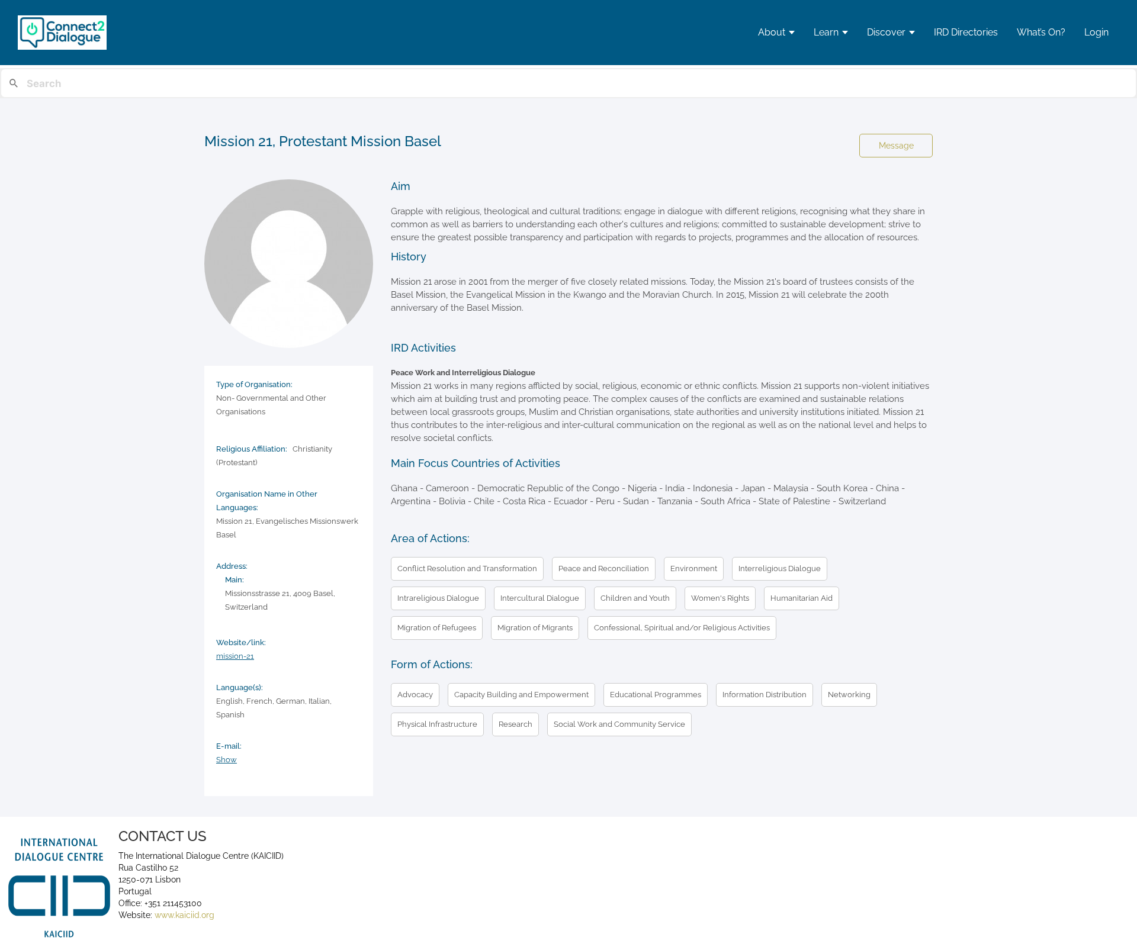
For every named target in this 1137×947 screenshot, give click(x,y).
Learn (826, 32)
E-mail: (229, 746)
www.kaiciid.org (183, 915)
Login (1096, 32)
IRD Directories (966, 32)
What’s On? (1041, 32)
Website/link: (241, 642)
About (771, 32)
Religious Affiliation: (251, 448)
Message (896, 145)
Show (226, 759)
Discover (886, 32)
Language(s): (239, 687)
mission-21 (235, 656)
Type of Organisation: (254, 384)
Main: (234, 579)
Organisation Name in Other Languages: (266, 500)
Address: (232, 566)
